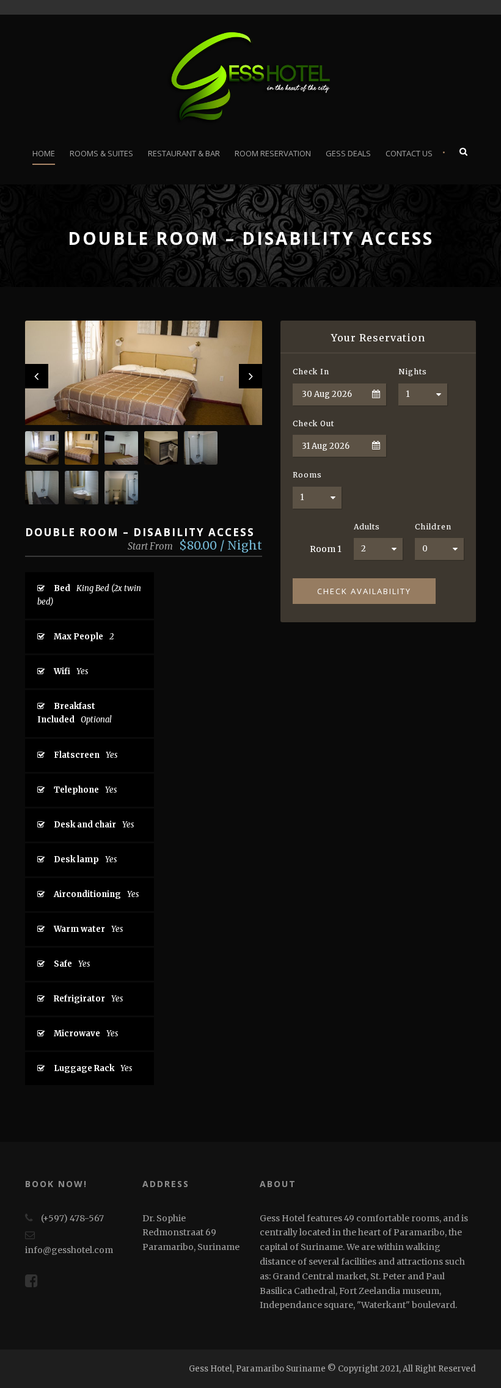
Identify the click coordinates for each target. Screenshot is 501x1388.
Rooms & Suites (101, 153)
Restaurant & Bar (184, 153)
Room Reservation (273, 153)
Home (43, 153)
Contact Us (409, 153)
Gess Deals (348, 153)
